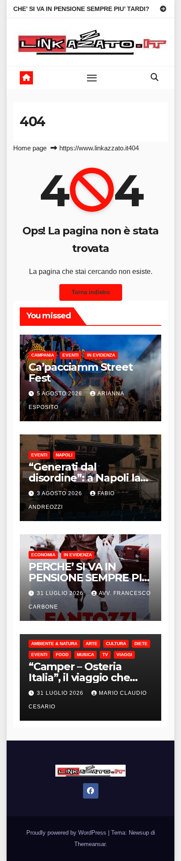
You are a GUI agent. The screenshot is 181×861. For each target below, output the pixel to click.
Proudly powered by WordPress (67, 832)
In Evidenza (101, 355)
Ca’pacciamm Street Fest (80, 372)
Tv (105, 654)
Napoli (64, 454)
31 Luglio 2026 (61, 593)
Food (62, 654)
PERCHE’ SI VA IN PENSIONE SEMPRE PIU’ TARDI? (90, 577)
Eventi (70, 355)
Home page (30, 148)
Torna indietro (91, 292)
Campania (42, 355)
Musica (85, 654)
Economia (43, 554)
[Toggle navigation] (91, 78)
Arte (92, 643)
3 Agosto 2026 (60, 493)
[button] (155, 77)
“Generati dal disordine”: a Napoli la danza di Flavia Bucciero (90, 477)
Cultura (116, 643)
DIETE (141, 643)
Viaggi (124, 654)
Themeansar (89, 844)
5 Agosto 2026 (60, 393)
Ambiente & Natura (54, 643)
